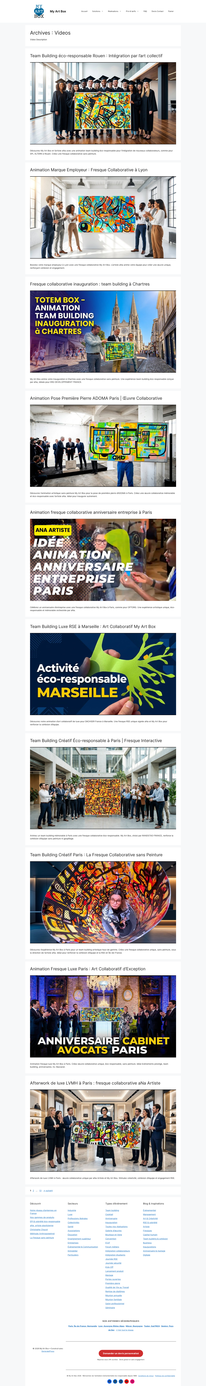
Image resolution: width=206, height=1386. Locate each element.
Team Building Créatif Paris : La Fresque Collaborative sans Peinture (96, 854)
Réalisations (113, 11)
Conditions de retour (146, 1376)
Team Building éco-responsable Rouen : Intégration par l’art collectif (96, 55)
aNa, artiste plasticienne (41, 1225)
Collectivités (73, 1222)
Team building (112, 1210)
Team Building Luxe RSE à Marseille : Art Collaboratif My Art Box (93, 626)
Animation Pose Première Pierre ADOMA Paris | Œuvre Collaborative (96, 398)
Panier (171, 11)
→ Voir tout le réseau (125, 1330)
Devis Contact (157, 11)
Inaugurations (149, 1247)
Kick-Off (109, 1267)
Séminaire (110, 1307)
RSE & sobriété (150, 1222)
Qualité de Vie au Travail (117, 1287)
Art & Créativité (150, 1218)
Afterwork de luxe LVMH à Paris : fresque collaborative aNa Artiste (95, 1082)
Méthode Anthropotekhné (42, 1233)
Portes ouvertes (113, 1279)
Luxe (70, 1214)
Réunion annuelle (113, 1295)
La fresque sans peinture (42, 1238)
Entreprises (73, 1243)
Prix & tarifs (131, 11)
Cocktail (109, 1214)
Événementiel (149, 1210)
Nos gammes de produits (42, 1217)
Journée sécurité (113, 1263)
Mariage (109, 1275)
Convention (110, 1239)
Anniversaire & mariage (154, 1251)
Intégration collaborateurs (117, 1251)
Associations (74, 1230)
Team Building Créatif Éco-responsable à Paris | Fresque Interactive (96, 740)
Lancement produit (114, 1271)
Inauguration (111, 1222)
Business (147, 1243)
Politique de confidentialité (165, 1376)
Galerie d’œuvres (113, 1230)
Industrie (72, 1210)
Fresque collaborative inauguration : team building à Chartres (90, 283)
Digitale (146, 1255)
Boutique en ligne (113, 1235)
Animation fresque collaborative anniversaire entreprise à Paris (91, 512)
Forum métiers (112, 1247)
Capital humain (150, 1235)
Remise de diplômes (115, 1291)
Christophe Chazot (39, 1229)
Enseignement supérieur (79, 1239)
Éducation (72, 1235)
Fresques (147, 1230)
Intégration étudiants (115, 1255)
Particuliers (73, 1255)
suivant (48, 1190)
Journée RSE (111, 1259)
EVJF (107, 1243)
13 (40, 1190)
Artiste (146, 1226)
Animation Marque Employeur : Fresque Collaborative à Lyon (88, 169)
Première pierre (112, 1283)
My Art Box (58, 11)
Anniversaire (111, 1218)
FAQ (145, 11)
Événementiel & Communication (83, 1247)
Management (149, 1214)
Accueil (84, 11)
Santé (70, 1226)
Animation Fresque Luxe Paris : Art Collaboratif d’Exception (87, 968)
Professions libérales (78, 1218)
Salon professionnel (114, 1303)
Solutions (96, 11)
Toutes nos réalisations (116, 1226)
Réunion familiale (113, 1299)
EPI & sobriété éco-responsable (45, 1221)
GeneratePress (47, 1351)
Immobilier (73, 1251)
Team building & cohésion (155, 1239)
